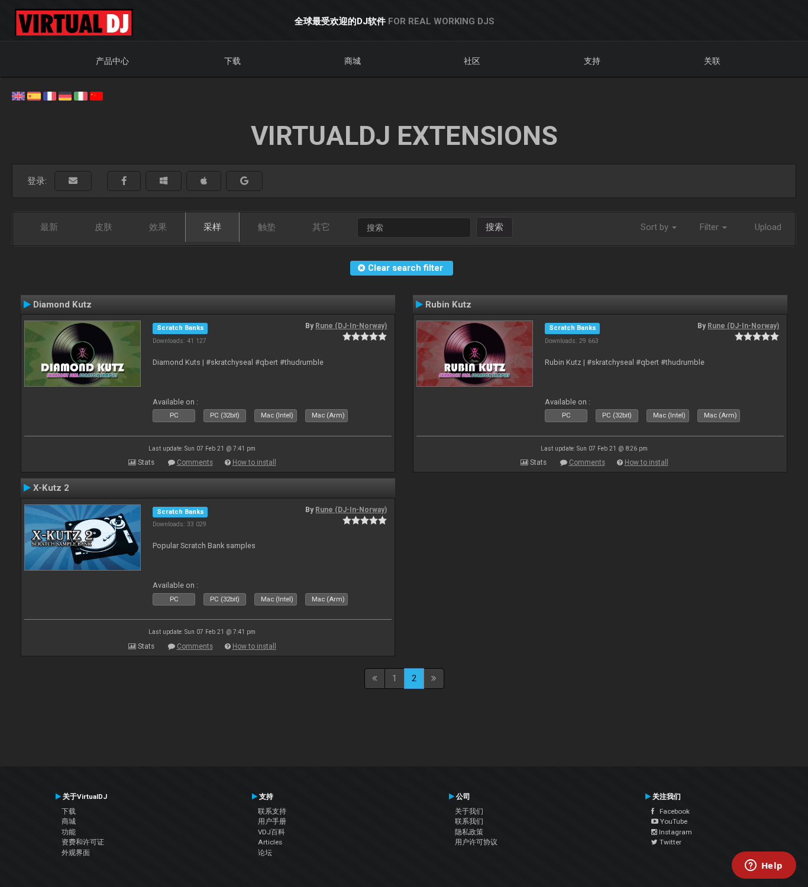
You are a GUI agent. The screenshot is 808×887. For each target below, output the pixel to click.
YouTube (672, 821)
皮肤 (103, 227)
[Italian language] (80, 95)
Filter (710, 227)
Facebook (672, 811)
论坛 (265, 853)
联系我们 (469, 821)
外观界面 (76, 853)
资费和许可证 (83, 842)
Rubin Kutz (448, 304)
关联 (712, 61)
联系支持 (272, 811)
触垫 (267, 227)
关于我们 (469, 811)
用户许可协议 (476, 842)
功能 (69, 832)
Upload (768, 227)
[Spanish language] (33, 95)
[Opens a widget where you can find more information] (763, 866)
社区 (472, 61)
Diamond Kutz (62, 304)
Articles (270, 842)
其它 (321, 227)
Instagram (674, 832)
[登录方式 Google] (244, 181)
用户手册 (272, 821)
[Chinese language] (96, 95)
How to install (254, 462)
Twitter (669, 842)
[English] (18, 95)
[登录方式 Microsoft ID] (164, 181)
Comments (195, 462)
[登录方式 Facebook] (124, 181)
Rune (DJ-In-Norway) (351, 326)
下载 (232, 61)
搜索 (494, 227)
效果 (158, 227)
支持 (592, 61)
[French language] (49, 95)
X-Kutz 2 (51, 488)
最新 (49, 227)
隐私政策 (469, 832)
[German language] (65, 95)
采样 (212, 227)
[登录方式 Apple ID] (203, 181)
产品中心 (112, 61)
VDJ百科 (271, 832)
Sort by (656, 227)
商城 (352, 61)
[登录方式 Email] (73, 181)
